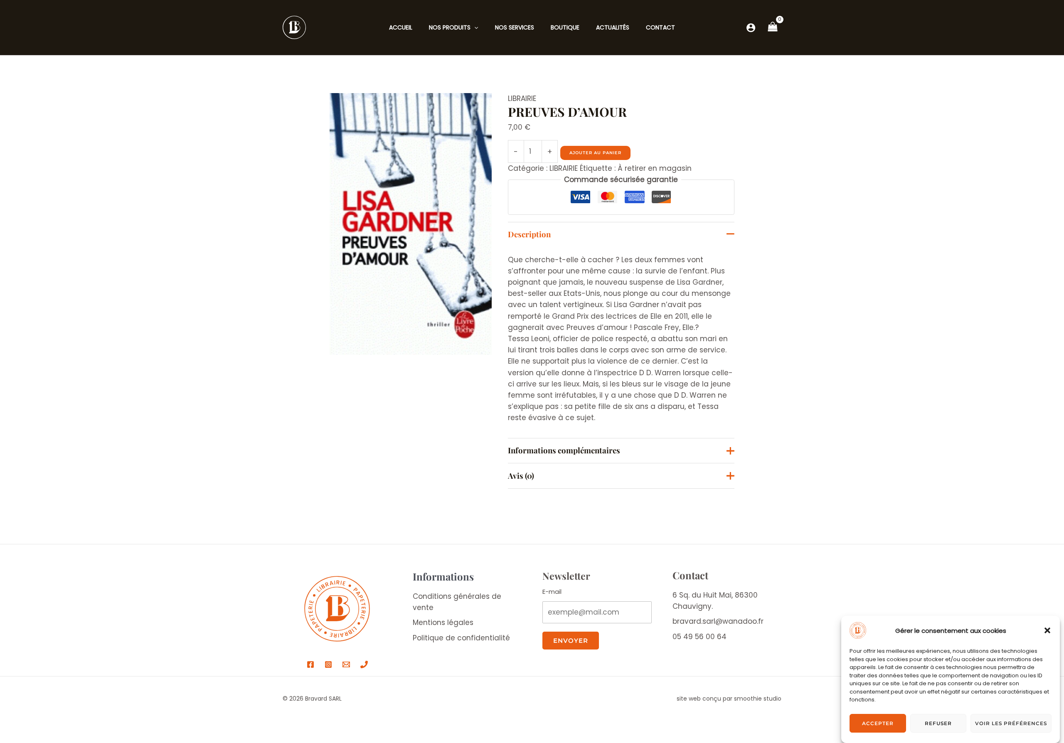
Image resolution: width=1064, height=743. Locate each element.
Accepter (878, 723)
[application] (474, 27)
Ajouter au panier (595, 152)
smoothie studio (757, 698)
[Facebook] (310, 664)
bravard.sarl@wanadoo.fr (718, 621)
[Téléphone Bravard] (364, 664)
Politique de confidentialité (461, 638)
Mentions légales (443, 622)
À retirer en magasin (655, 168)
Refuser (938, 723)
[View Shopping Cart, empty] (772, 27)
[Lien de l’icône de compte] (751, 27)
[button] (1047, 630)
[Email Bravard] (346, 664)
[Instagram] (328, 664)
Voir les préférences (1011, 723)
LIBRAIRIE (522, 98)
